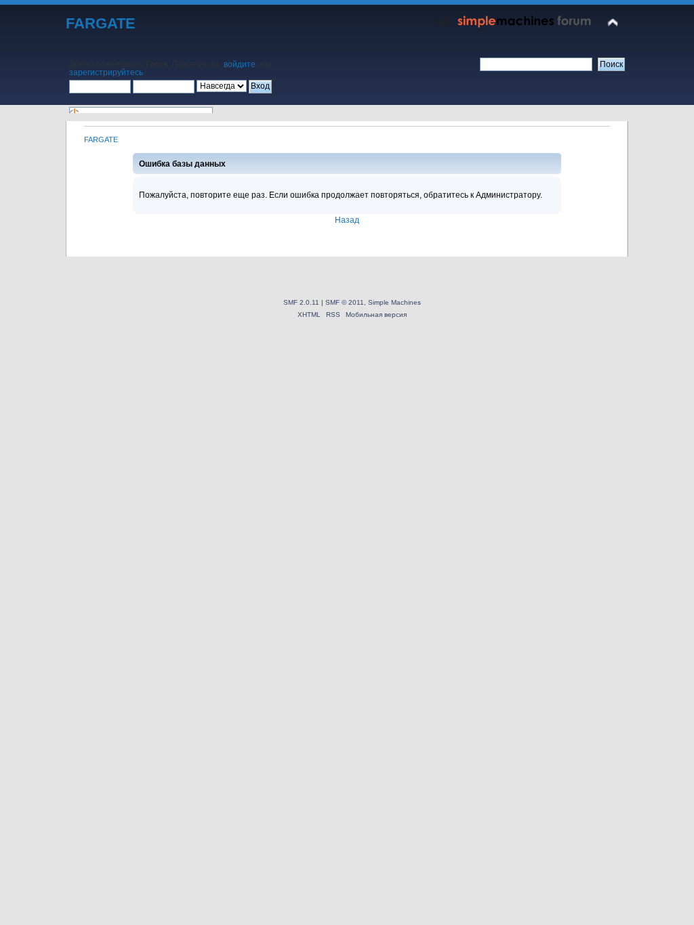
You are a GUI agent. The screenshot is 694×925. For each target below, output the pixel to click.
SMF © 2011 (344, 302)
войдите (240, 64)
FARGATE (101, 23)
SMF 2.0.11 (301, 302)
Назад (347, 220)
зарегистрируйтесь (106, 72)
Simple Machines (394, 302)
